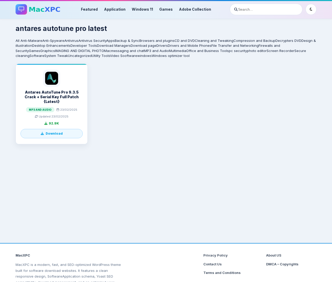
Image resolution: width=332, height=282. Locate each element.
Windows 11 (142, 9)
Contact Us (212, 264)
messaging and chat (127, 51)
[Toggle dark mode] (311, 9)
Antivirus (71, 40)
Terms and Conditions (222, 273)
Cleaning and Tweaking (214, 40)
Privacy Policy (215, 255)
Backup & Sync (127, 40)
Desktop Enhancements (51, 45)
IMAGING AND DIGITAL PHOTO (79, 51)
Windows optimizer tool (171, 56)
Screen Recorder (280, 51)
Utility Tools (101, 56)
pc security (238, 51)
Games (166, 9)
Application (115, 9)
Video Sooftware (123, 56)
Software (37, 56)
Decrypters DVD (288, 40)
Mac (107, 51)
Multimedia (177, 51)
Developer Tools (84, 45)
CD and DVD (185, 40)
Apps (110, 40)
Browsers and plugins (157, 40)
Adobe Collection (195, 9)
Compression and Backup (254, 40)
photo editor (257, 51)
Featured (89, 9)
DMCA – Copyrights (282, 264)
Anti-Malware (31, 40)
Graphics (47, 51)
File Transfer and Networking (235, 45)
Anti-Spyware (53, 40)
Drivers (162, 45)
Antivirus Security (92, 40)
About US (273, 255)
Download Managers (114, 45)
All (17, 40)
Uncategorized (80, 56)
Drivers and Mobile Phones (189, 45)
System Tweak (56, 56)
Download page (143, 45)
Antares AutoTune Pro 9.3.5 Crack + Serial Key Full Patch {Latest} (52, 97)
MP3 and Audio (156, 51)
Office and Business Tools (207, 51)
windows (144, 56)
